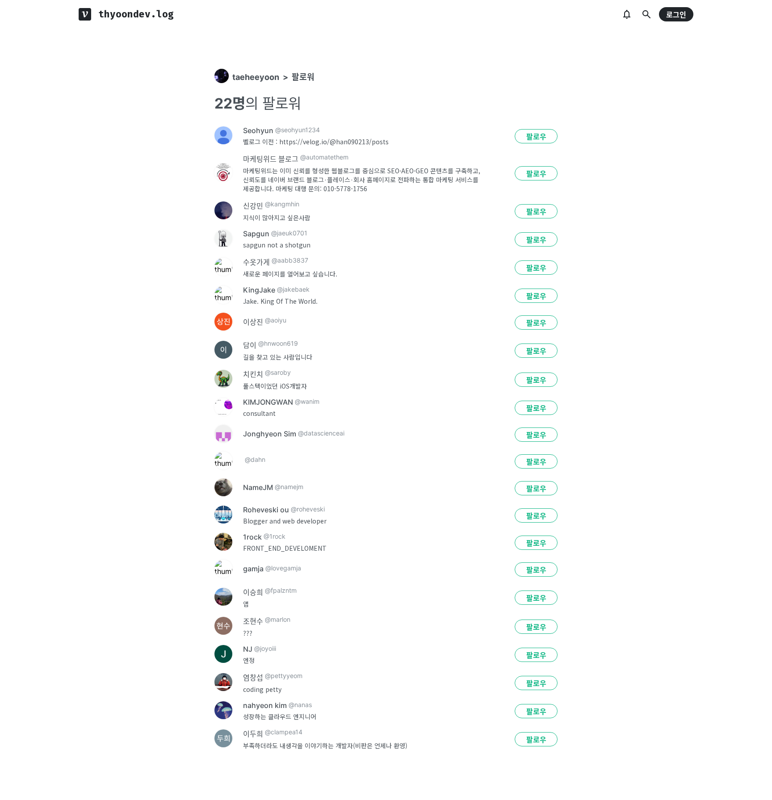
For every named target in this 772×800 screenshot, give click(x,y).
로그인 (676, 14)
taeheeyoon (255, 77)
